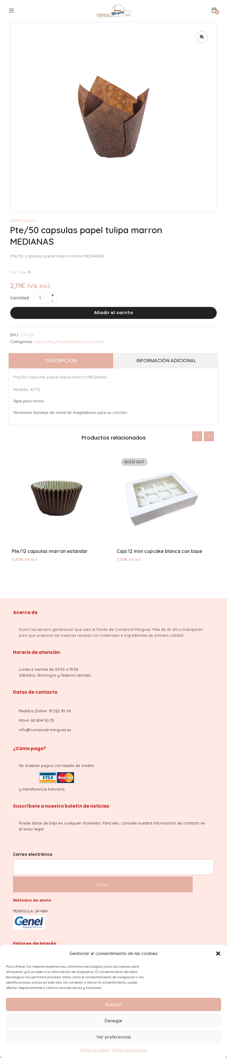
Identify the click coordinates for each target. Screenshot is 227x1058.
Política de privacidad (129, 1050)
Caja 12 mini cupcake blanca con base (159, 551)
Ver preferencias (113, 1037)
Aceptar (113, 1004)
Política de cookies (94, 1050)
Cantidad (19, 298)
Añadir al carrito (113, 313)
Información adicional (166, 360)
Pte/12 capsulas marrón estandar (50, 551)
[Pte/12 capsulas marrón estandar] (61, 498)
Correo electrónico (32, 854)
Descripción (61, 360)
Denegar (114, 1020)
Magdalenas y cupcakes (81, 341)
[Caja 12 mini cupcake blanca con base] (166, 498)
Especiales (22, 220)
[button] (218, 953)
